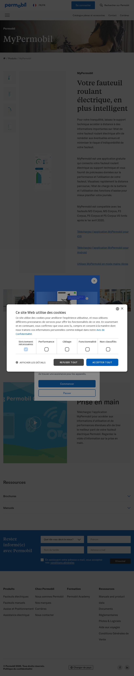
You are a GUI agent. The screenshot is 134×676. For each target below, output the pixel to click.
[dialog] (67, 338)
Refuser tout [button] (69, 362)
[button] (30, 362)
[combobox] (117, 308)
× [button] (122, 308)
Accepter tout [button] (102, 362)
